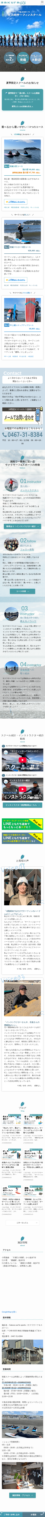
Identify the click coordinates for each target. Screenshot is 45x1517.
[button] (19, 69)
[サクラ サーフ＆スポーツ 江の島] (13, 2)
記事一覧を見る (22, 1223)
